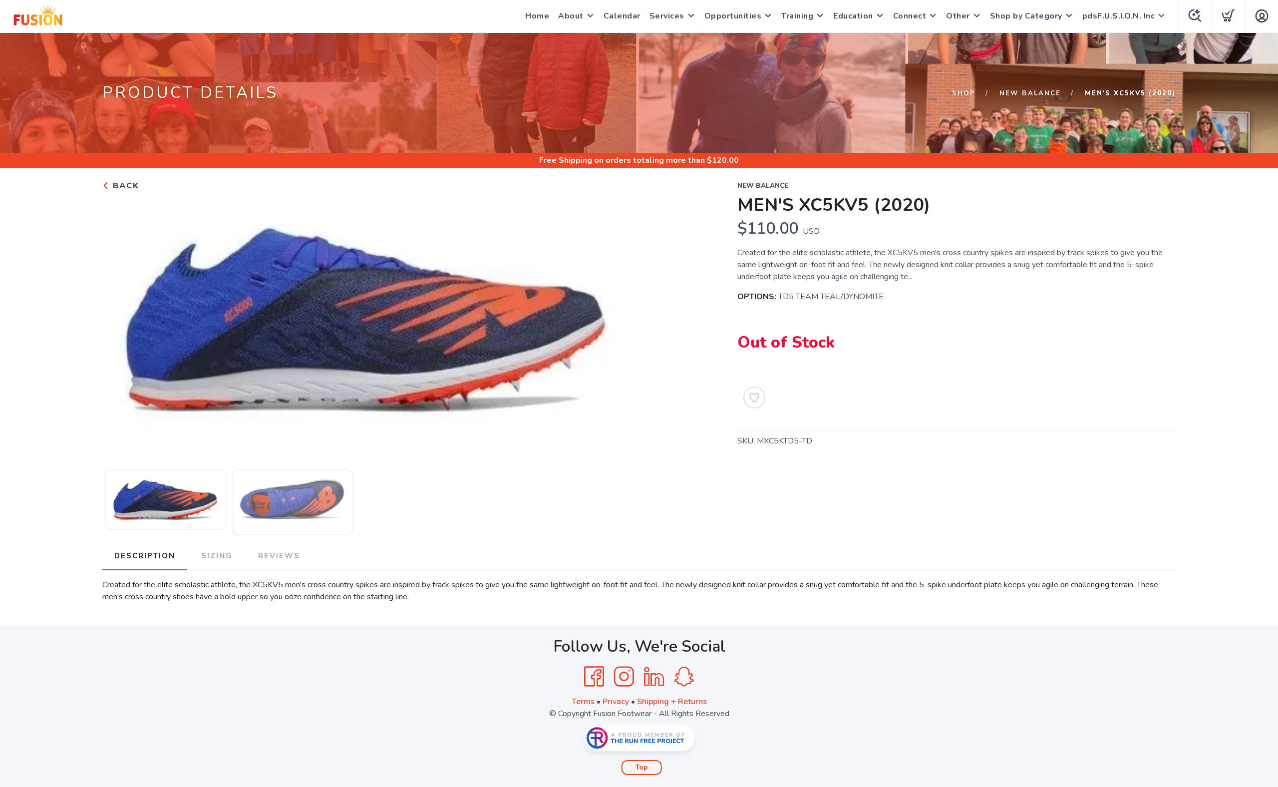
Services (666, 15)
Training (797, 15)
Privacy (616, 701)
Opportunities (733, 15)
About (571, 15)
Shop (963, 93)
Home (537, 15)
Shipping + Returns (672, 701)
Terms (583, 701)
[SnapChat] (684, 677)
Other (958, 15)
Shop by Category (1026, 15)
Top (642, 767)
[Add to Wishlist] (754, 397)
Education (853, 15)
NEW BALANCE (1030, 93)
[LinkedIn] (654, 677)
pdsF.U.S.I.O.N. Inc (1118, 15)
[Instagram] (624, 677)
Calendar (622, 15)
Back (124, 185)
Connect (910, 15)
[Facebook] (594, 677)
